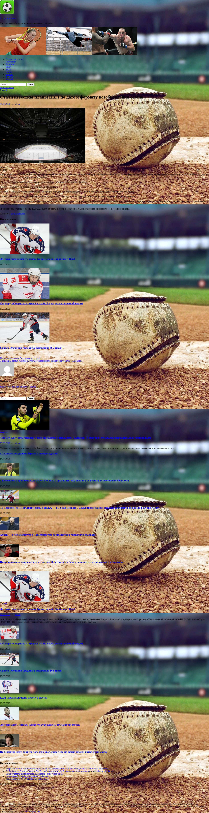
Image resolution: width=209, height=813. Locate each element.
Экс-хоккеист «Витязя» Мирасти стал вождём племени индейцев (40, 724)
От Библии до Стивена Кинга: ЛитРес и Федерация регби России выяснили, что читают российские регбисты (59, 771)
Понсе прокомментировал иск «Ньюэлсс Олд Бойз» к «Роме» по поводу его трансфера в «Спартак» (62, 561)
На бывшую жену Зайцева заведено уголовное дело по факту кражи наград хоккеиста (53, 751)
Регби (8, 69)
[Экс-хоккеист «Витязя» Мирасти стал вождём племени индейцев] (9, 719)
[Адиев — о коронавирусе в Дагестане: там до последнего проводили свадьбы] (9, 529)
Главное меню (7, 87)
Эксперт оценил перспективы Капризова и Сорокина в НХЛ (37, 258)
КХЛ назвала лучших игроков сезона (23, 697)
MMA (8, 67)
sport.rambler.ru (18, 213)
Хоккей (9, 79)
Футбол (9, 77)
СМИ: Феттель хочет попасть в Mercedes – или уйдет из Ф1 (34, 774)
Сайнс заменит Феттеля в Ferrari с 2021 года (27, 779)
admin (17, 104)
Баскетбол (10, 64)
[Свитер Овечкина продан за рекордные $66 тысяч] (24, 342)
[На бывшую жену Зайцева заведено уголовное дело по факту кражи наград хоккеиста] (9, 746)
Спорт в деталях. (8, 18)
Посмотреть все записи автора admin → (19, 387)
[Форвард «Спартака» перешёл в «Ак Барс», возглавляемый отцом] (24, 298)
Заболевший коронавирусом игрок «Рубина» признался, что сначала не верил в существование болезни (64, 480)
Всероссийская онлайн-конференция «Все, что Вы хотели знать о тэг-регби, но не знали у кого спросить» (57, 768)
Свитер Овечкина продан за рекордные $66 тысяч (31, 347)
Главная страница (14, 59)
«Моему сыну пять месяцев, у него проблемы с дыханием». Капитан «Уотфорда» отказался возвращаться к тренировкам (75, 437)
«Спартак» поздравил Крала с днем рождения (28, 453)
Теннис (9, 74)
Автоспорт (11, 62)
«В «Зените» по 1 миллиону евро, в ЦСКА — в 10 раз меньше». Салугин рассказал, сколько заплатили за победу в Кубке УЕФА (79, 507)
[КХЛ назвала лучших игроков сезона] (9, 692)
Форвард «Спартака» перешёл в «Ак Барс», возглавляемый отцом (41, 303)
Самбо (9, 72)
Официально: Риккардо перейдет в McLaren (27, 776)
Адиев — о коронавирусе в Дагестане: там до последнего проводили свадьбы (47, 534)
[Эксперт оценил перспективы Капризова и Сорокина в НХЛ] (24, 253)
